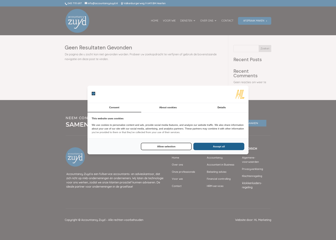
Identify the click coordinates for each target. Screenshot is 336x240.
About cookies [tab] (168, 107)
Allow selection (166, 146)
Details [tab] (222, 107)
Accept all (219, 146)
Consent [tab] (114, 107)
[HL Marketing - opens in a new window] (240, 94)
